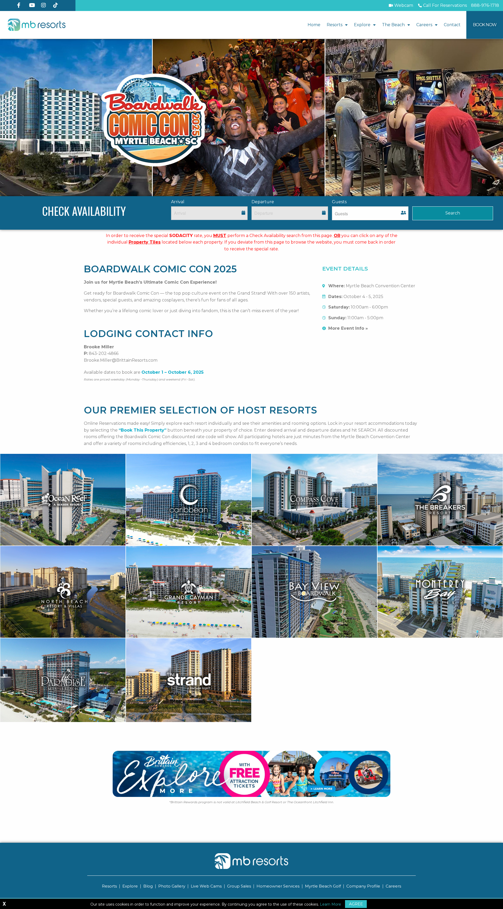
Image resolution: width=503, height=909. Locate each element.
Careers (424, 24)
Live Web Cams (206, 886)
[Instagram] (45, 5)
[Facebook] (21, 5)
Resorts (334, 24)
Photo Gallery (171, 886)
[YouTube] (33, 5)
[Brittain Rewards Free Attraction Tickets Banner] (251, 774)
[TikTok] (57, 5)
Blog (148, 886)
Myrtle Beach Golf (323, 886)
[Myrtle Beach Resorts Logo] (36, 25)
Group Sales (239, 886)
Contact (452, 24)
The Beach (393, 24)
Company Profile (363, 886)
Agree (356, 903)
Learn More (330, 904)
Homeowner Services (277, 886)
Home (314, 24)
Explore (362, 24)
